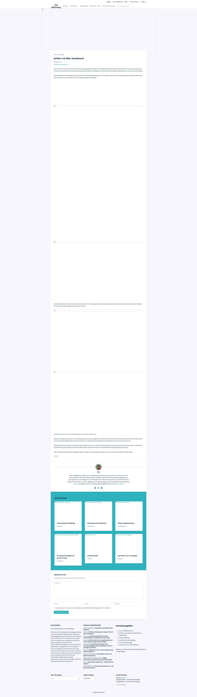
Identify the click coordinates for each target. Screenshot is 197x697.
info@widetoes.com (128, 631)
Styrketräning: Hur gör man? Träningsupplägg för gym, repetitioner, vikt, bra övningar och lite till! (97, 645)
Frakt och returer (134, 2)
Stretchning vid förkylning (66, 523)
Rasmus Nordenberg (89, 654)
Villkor (126, 2)
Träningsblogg (84, 6)
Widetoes (76, 484)
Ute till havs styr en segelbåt (127, 556)
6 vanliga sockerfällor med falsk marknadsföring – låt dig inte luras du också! (96, 637)
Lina (98, 472)
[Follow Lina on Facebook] (95, 488)
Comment (57, 583)
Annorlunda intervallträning (96, 523)
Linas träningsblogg (129, 640)
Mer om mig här (119, 484)
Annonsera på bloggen (121, 684)
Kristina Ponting (87, 628)
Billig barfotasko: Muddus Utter (92, 658)
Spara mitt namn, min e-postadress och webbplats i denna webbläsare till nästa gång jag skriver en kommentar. (83, 608)
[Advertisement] (98, 92)
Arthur (56, 456)
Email (87, 604)
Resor (98, 6)
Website (117, 604)
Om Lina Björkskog (118, 2)
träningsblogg (54, 636)
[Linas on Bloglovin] (131, 678)
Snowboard (57, 64)
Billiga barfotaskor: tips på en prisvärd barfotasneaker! (97, 659)
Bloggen (108, 2)
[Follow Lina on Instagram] (101, 488)
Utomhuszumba (92, 556)
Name (56, 604)
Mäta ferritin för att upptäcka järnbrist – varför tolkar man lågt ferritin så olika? (98, 641)
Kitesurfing (92, 6)
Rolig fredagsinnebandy (126, 523)
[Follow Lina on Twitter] (98, 488)
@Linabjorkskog (127, 642)
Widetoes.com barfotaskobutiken (125, 649)
